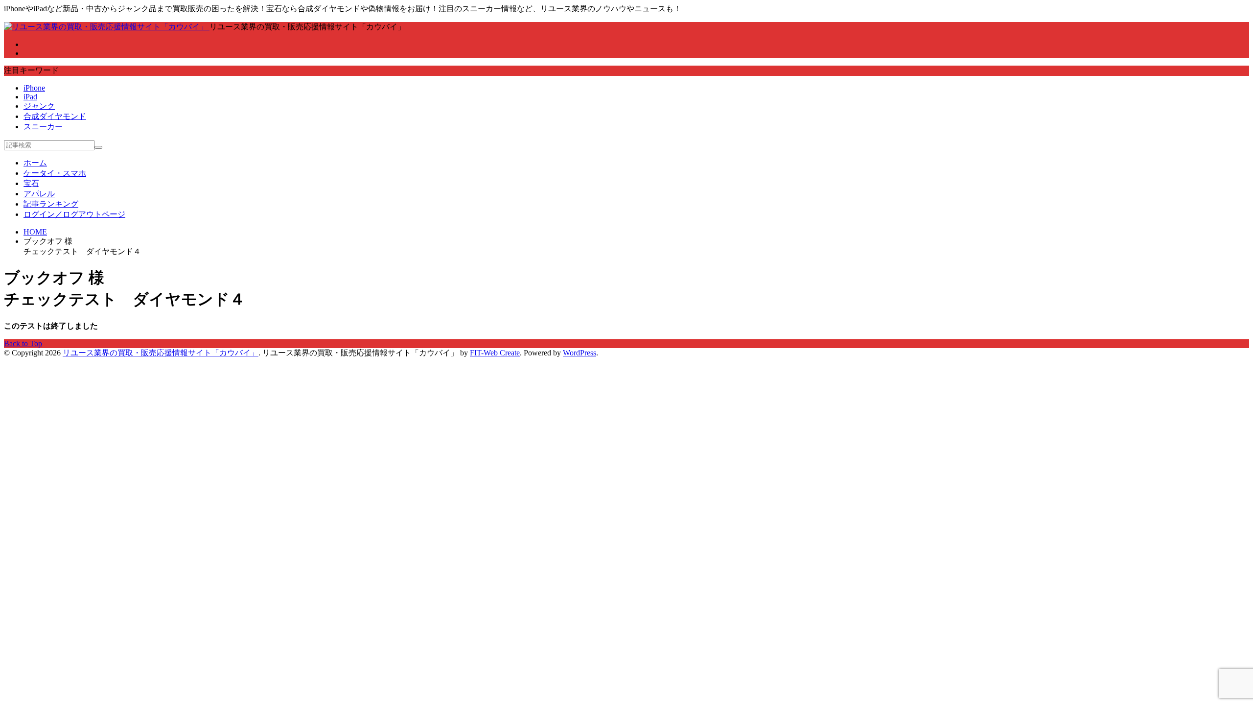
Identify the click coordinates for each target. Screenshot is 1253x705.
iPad (30, 97)
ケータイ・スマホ (54, 173)
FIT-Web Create (495, 353)
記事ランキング (50, 204)
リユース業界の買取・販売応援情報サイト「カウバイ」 (160, 353)
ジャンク (39, 106)
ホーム (35, 163)
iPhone (34, 88)
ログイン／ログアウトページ (74, 214)
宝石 (31, 183)
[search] (98, 147)
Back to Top (23, 343)
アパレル (39, 193)
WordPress (579, 353)
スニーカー (43, 126)
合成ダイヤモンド (54, 116)
